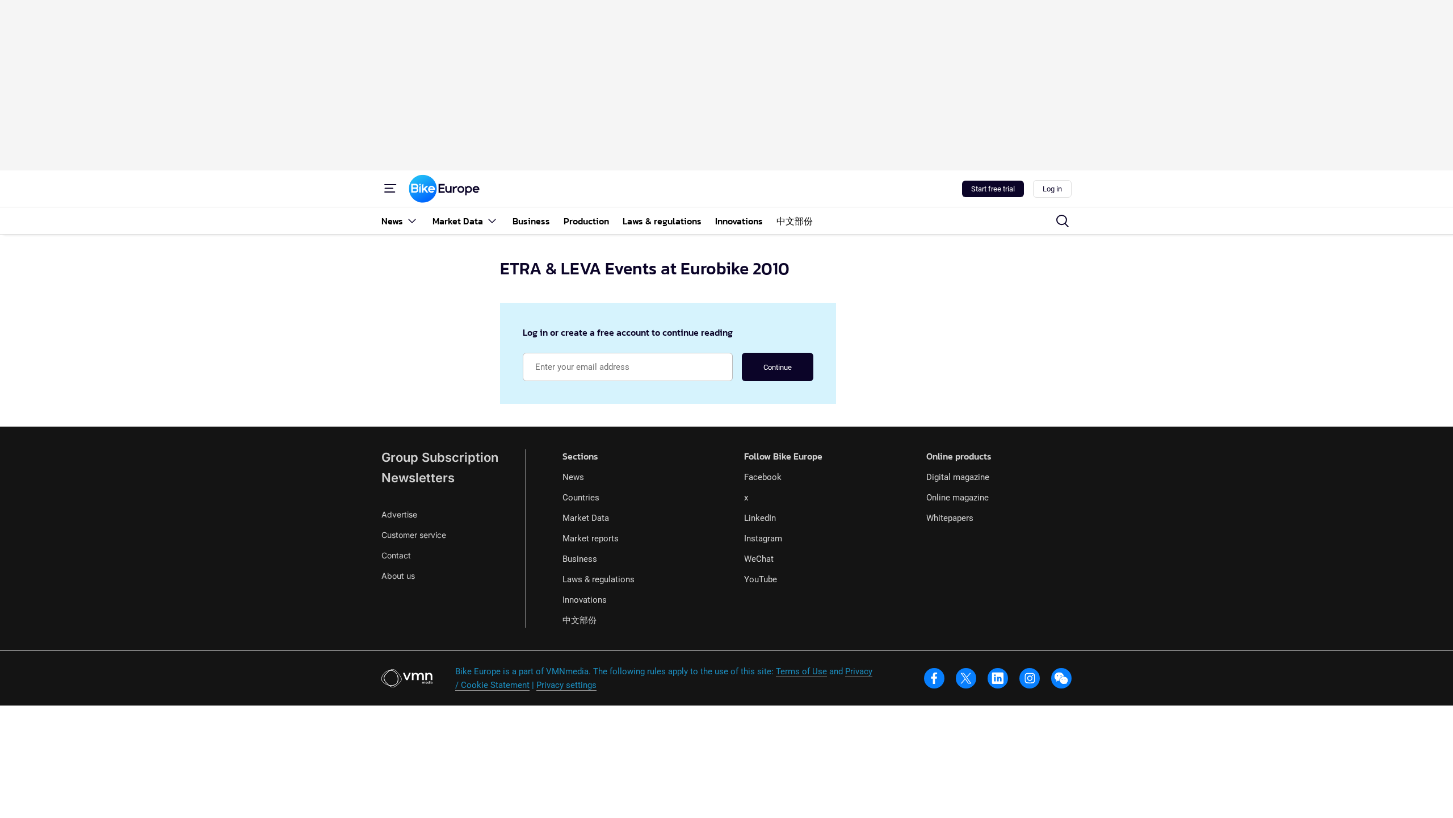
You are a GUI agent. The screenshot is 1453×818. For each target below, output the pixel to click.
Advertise (399, 514)
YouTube (760, 579)
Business (579, 559)
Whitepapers (949, 518)
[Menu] (390, 188)
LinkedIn (760, 518)
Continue (777, 367)
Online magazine (957, 498)
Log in (1052, 189)
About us (398, 576)
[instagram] (1029, 678)
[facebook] (934, 678)
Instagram (763, 538)
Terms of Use (801, 671)
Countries (580, 498)
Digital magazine (957, 477)
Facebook (763, 477)
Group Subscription (439, 457)
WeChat (759, 559)
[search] (1062, 221)
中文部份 (579, 620)
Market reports (590, 538)
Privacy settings (566, 685)
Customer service (413, 535)
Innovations (584, 600)
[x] (966, 678)
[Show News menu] (412, 220)
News (573, 477)
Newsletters (418, 477)
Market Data (585, 518)
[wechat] (1061, 678)
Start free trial (993, 189)
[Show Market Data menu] (492, 220)
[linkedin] (998, 678)
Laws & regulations (598, 579)
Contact (396, 555)
